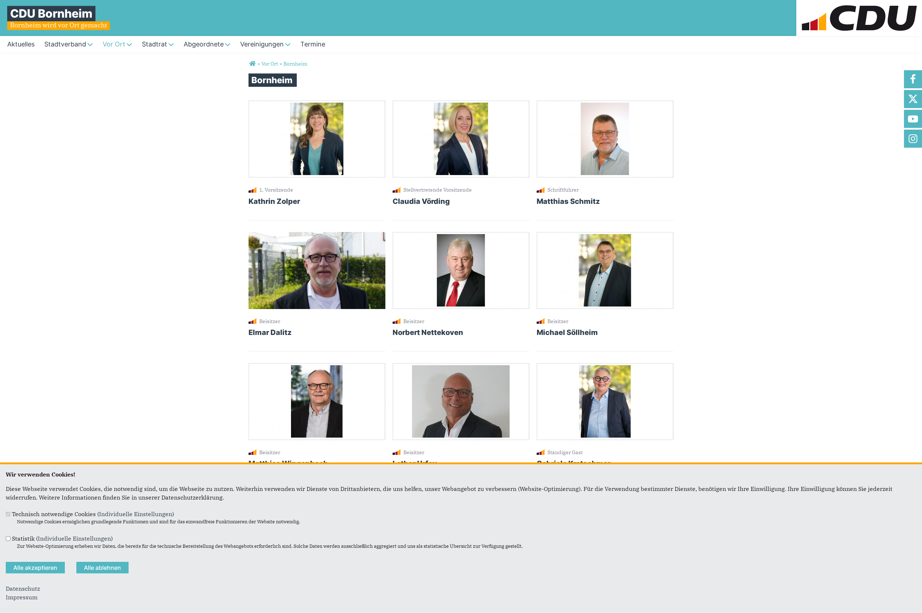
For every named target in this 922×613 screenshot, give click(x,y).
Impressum (21, 597)
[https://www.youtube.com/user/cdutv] (913, 119)
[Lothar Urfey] (461, 367)
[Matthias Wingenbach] (317, 367)
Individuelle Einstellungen (135, 514)
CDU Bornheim (51, 13)
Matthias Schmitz (568, 201)
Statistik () (62, 538)
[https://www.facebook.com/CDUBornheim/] (913, 79)
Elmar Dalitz (270, 332)
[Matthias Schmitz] (605, 104)
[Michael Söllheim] (605, 236)
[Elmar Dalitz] (317, 236)
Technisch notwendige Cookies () (93, 514)
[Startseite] (859, 4)
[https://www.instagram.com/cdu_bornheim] (913, 139)
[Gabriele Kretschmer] (605, 367)
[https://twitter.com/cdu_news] (913, 99)
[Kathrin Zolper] (317, 104)
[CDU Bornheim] (252, 64)
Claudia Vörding (421, 201)
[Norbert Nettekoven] (461, 236)
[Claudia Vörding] (461, 104)
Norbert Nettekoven (428, 332)
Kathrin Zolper (274, 201)
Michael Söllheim (567, 332)
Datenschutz (23, 588)
